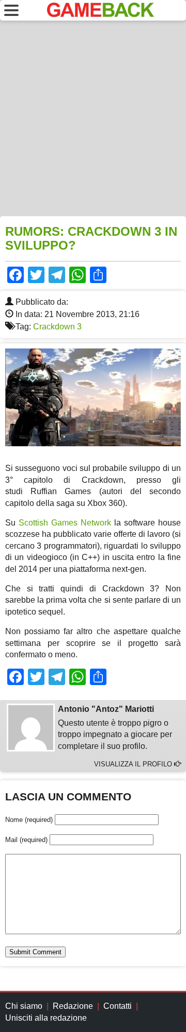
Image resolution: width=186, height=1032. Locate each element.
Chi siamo (23, 1006)
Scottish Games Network (65, 522)
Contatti (117, 1006)
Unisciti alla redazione (46, 1017)
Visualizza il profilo (134, 764)
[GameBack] (100, 14)
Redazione (73, 1006)
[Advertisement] (93, 118)
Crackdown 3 (57, 326)
